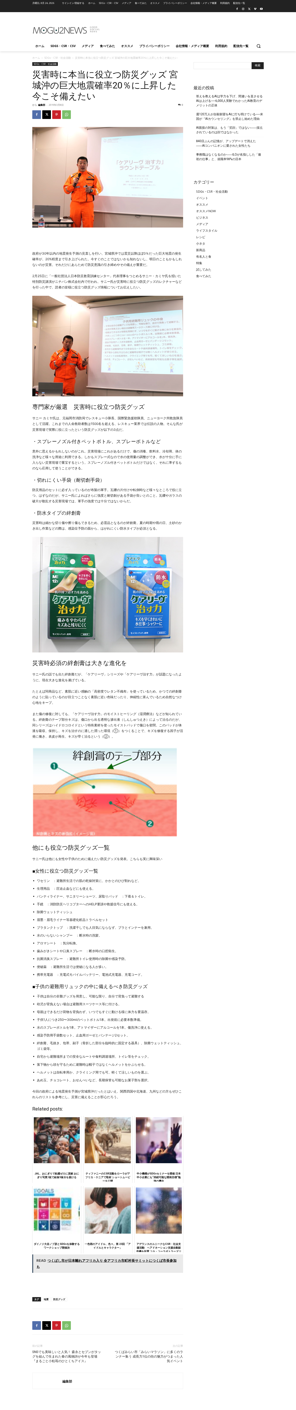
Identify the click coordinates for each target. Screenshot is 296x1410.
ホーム (36, 58)
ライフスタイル (206, 230)
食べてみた (203, 276)
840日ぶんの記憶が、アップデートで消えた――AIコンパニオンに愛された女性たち (226, 143)
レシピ (200, 237)
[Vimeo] (255, 9)
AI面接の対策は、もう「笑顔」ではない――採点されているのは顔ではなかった (229, 130)
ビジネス (202, 217)
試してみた (203, 269)
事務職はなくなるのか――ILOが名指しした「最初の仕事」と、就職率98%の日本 (228, 157)
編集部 (41, 104)
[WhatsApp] (66, 114)
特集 (199, 263)
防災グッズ (59, 1299)
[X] (249, 9)
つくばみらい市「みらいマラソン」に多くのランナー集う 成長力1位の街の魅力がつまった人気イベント (149, 1356)
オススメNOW (206, 211)
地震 (46, 1299)
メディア (202, 224)
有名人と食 (203, 256)
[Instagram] (243, 9)
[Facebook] (237, 9)
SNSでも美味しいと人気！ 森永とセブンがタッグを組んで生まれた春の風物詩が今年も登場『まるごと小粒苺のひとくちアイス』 (66, 1356)
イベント (202, 198)
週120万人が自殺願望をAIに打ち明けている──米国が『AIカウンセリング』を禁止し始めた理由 (229, 116)
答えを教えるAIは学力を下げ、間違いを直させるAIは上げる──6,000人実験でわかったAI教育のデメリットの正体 (229, 100)
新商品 (200, 250)
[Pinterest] (56, 114)
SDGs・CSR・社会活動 (57, 58)
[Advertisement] (180, 28)
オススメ (202, 204)
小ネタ (200, 243)
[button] (258, 46)
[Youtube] (261, 9)
